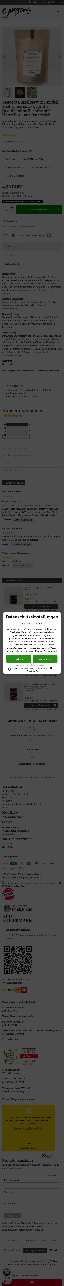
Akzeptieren (45, 659)
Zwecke (26, 623)
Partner (39, 623)
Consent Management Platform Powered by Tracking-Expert (33, 669)
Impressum (42, 665)
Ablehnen (18, 659)
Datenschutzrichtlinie (25, 665)
